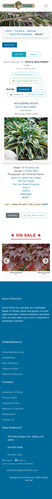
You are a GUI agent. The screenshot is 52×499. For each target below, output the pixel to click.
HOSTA (26, 190)
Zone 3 (26, 187)
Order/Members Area (13, 352)
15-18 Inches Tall (30, 167)
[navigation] (26, 34)
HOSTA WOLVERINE (25, 107)
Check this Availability (20, 34)
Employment (8, 414)
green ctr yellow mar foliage (26, 177)
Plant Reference (10, 363)
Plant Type (39, 89)
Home (8, 30)
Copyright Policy (11, 403)
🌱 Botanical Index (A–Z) (24, 75)
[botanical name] (26, 140)
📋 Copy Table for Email (34, 215)
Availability (12, 215)
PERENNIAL (26, 194)
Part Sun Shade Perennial (26, 184)
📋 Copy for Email (35, 94)
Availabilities (8, 357)
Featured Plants (10, 368)
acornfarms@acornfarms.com (22, 470)
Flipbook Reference (12, 374)
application (29, 317)
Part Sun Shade (26, 181)
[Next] (45, 261)
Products (19, 30)
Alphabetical (24, 89)
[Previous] (6, 261)
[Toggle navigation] (46, 6)
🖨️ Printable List (17, 94)
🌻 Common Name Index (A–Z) (25, 81)
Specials (31, 30)
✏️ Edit (27, 65)
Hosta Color (10, 45)
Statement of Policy (12, 392)
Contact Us (8, 419)
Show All (19, 54)
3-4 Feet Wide (30, 170)
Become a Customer (12, 408)
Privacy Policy (9, 397)
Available (33, 54)
